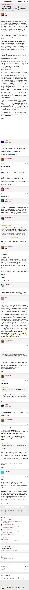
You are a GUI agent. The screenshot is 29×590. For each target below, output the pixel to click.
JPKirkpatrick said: (6, 225)
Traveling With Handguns (8, 527)
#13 (27, 424)
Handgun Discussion (7, 522)
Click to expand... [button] (14, 237)
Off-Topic (5, 537)
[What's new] (24, 1)
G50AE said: (4, 387)
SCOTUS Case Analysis (8, 524)
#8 (27, 289)
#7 (27, 252)
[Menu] (2, 1)
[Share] (26, 19)
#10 (27, 345)
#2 (27, 146)
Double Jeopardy (7, 529)
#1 (27, 19)
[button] (1, 585)
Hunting (5, 542)
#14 (27, 476)
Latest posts (4, 555)
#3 (27, 163)
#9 (27, 302)
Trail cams (5, 539)
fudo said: (4, 443)
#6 (27, 222)
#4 (27, 193)
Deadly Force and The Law (8, 532)
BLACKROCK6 (24, 571)
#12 (27, 410)
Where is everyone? (8, 534)
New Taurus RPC (7, 519)
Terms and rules (10, 587)
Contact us (3, 587)
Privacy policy (18, 587)
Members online (5, 546)
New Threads (5, 517)
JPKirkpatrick (5, 10)
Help (23, 587)
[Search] (27, 1)
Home (2, 588)
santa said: (4, 352)
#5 (27, 205)
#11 (27, 380)
